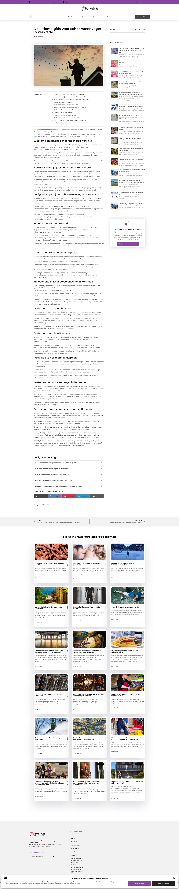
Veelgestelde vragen (61, 123)
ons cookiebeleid (69, 883)
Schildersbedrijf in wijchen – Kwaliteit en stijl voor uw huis (127, 782)
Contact (107, 17)
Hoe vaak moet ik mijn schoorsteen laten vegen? (68, 463)
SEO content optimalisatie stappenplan (131, 192)
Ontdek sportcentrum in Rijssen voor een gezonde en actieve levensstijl (49, 651)
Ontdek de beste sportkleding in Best (125, 607)
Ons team (96, 17)
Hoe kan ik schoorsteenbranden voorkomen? (68, 480)
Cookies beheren (163, 883)
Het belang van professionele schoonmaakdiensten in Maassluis (124, 738)
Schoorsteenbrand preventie (63, 102)
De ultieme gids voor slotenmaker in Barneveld (49, 695)
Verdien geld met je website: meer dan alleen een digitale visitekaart (77, 870)
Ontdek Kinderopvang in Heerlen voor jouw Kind (87, 564)
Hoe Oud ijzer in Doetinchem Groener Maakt (49, 564)
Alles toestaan (139, 883)
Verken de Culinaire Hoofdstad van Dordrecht (48, 607)
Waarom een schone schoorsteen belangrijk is (69, 94)
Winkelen (39, 37)
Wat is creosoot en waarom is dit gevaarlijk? (68, 475)
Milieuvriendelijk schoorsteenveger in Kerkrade (70, 107)
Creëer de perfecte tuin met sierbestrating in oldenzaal (84, 738)
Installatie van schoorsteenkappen (65, 115)
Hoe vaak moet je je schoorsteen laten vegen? (69, 97)
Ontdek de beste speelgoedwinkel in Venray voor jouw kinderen (87, 651)
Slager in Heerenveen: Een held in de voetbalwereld (125, 695)
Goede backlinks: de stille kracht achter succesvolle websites (77, 861)
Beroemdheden (75, 845)
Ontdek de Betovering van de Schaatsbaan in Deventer (122, 564)
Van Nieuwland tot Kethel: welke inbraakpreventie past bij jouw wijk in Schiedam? (131, 117)
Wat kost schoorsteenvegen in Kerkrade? (68, 469)
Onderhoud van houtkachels (63, 112)
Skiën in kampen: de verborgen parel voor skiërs (49, 738)
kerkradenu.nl (46, 134)
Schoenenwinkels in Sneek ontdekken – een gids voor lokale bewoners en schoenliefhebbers (88, 783)
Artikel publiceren (76, 851)
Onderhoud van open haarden (64, 110)
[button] (174, 878)
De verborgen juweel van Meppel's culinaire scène (124, 651)
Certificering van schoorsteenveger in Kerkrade (70, 120)
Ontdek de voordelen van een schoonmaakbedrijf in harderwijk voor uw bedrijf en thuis (49, 783)
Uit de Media (72, 17)
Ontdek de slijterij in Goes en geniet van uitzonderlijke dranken (88, 695)
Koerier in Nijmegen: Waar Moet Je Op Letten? (88, 607)
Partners (61, 17)
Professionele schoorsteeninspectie (66, 105)
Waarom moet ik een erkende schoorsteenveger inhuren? (68, 486)
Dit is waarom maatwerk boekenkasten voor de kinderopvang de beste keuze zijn (131, 50)
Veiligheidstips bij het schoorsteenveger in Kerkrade (71, 99)
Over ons (85, 17)
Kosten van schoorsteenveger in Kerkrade (68, 118)
